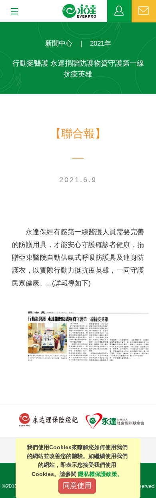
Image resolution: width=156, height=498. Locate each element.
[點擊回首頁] (79, 11)
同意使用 (77, 486)
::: (2, 26)
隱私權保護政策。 (100, 474)
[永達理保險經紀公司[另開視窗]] (48, 419)
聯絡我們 (144, 11)
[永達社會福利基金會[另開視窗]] (115, 420)
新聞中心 (58, 43)
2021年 (100, 43)
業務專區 (119, 11)
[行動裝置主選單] (12, 11)
